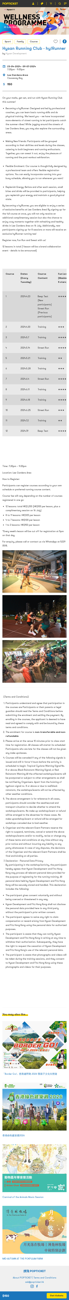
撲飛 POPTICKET (34, 1271)
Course (34, 41)
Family (20, 41)
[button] (65, 41)
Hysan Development (16, 53)
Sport (8, 41)
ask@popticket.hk (34, 1282)
